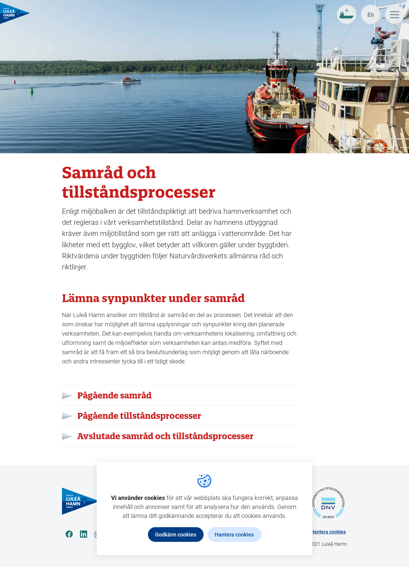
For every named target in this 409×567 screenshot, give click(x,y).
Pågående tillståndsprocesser (139, 415)
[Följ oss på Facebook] (69, 534)
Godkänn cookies (175, 534)
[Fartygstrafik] (346, 14)
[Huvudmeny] (394, 14)
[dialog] (204, 508)
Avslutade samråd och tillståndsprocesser (165, 436)
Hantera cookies (328, 531)
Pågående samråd (114, 395)
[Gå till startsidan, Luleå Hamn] (15, 13)
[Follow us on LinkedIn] (84, 534)
